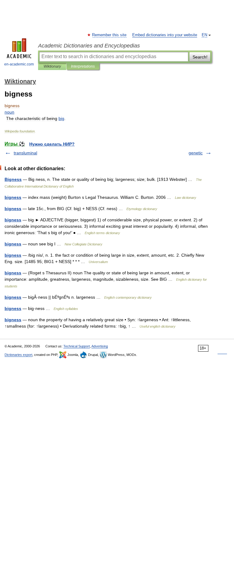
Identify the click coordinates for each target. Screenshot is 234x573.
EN (204, 35)
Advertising (99, 346)
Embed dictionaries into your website (164, 35)
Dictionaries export (18, 355)
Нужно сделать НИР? (52, 144)
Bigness (13, 179)
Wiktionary (52, 66)
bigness (13, 197)
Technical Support (76, 346)
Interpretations (83, 66)
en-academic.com (19, 64)
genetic (196, 152)
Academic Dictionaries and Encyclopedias (89, 46)
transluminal (25, 152)
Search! (200, 56)
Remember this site (109, 35)
